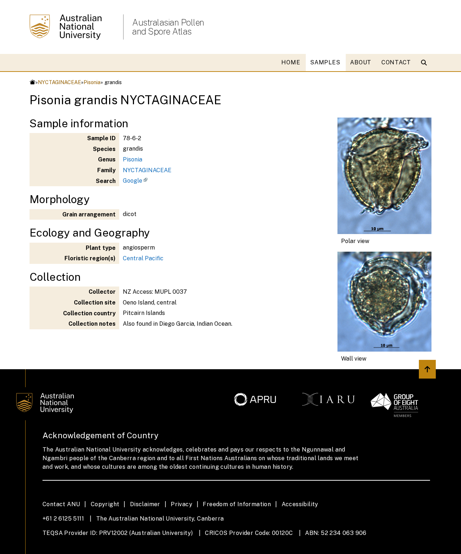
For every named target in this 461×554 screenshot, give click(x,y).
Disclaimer (145, 504)
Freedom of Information (237, 504)
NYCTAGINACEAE (59, 82)
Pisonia (92, 82)
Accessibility (300, 504)
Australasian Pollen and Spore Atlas (168, 27)
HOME (290, 62)
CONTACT (396, 62)
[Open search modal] (425, 62)
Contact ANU (61, 504)
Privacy (181, 504)
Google (132, 180)
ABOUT (360, 62)
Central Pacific (143, 258)
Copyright (105, 504)
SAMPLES (325, 62)
